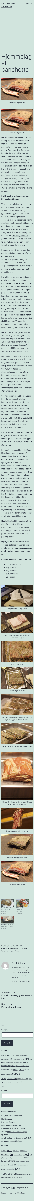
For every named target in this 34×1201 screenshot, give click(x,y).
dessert (4, 1059)
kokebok (26, 1062)
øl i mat (19, 1082)
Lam (19, 1065)
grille (31, 1059)
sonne (10, 1074)
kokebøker (5, 1066)
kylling (12, 1065)
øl (16, 1082)
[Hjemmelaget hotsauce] (22, 903)
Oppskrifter (24, 948)
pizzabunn (26, 1069)
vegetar (9, 1082)
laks (17, 1065)
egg (8, 1059)
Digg (14, 948)
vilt (12, 1082)
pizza (21, 1069)
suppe (16, 1073)
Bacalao (12, 1122)
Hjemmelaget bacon (7, 924)
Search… (4, 1030)
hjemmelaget (9, 1062)
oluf (8, 1069)
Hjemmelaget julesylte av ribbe (13, 1128)
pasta (14, 1069)
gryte (3, 1062)
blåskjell (17, 1055)
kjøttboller (19, 1062)
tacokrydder (23, 1078)
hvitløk (15, 1062)
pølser (3, 1074)
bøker (21, 1055)
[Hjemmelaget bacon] (7, 919)
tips (27, 1078)
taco (18, 1078)
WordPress (21, 1193)
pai (11, 1069)
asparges (3, 1055)
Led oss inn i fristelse (14, 1188)
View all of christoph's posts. (22, 981)
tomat (30, 1078)
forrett (20, 1059)
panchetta (15, 951)
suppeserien (9, 1078)
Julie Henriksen (7, 1138)
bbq (14, 1055)
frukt (24, 1059)
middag (23, 1065)
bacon (9, 951)
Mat (17, 948)
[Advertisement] (17, 32)
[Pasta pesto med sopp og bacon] (7, 903)
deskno (25, 1055)
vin (14, 1082)
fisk (11, 1059)
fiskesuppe (16, 1059)
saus (7, 1074)
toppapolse (4, 1082)
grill (27, 1058)
